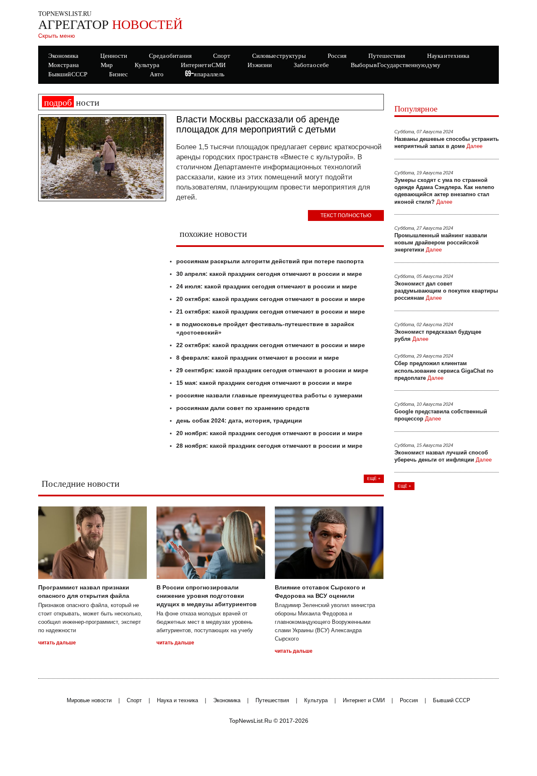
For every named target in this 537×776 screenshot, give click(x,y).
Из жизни (260, 65)
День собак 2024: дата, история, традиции (239, 420)
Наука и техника (177, 700)
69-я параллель (204, 74)
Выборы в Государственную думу (396, 65)
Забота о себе (311, 65)
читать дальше (57, 643)
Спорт (134, 700)
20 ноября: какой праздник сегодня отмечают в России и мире (269, 433)
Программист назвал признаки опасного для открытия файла (83, 591)
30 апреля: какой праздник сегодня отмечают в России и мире (269, 273)
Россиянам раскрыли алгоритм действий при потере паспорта (270, 261)
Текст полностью (346, 215)
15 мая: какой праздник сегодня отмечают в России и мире (264, 382)
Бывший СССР (67, 74)
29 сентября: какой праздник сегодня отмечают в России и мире (272, 370)
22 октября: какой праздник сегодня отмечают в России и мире (270, 345)
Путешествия (272, 700)
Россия (409, 700)
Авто (157, 74)
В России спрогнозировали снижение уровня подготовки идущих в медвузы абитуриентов (206, 595)
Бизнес (118, 74)
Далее (474, 146)
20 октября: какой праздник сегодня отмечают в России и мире (270, 299)
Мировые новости (89, 700)
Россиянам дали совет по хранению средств (243, 408)
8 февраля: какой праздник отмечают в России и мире (257, 357)
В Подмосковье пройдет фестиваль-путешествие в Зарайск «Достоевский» (265, 328)
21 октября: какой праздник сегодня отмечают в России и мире (270, 311)
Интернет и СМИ (364, 700)
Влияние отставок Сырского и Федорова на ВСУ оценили (320, 591)
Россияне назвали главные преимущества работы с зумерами (269, 395)
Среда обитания (170, 56)
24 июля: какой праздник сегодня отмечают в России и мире (266, 286)
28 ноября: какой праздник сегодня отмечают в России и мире (269, 445)
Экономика (226, 700)
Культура (316, 700)
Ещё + (374, 478)
